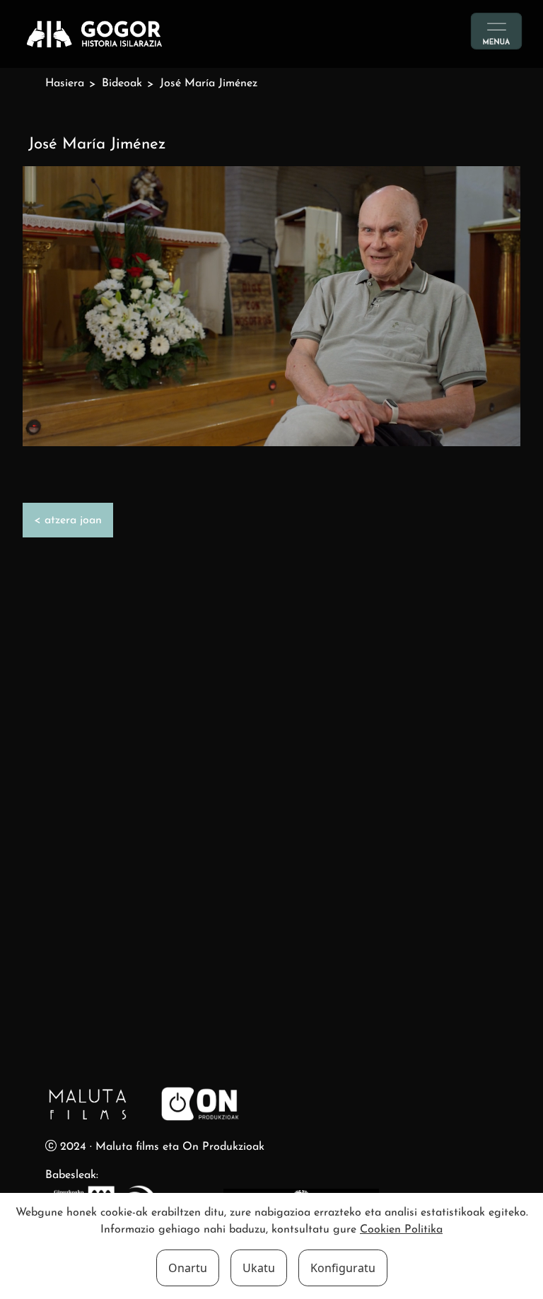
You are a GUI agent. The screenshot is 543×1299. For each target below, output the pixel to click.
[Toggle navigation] (496, 31)
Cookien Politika (401, 1229)
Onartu (187, 1268)
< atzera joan (68, 520)
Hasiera (64, 83)
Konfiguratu (342, 1268)
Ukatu (259, 1268)
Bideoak (122, 83)
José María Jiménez (208, 83)
